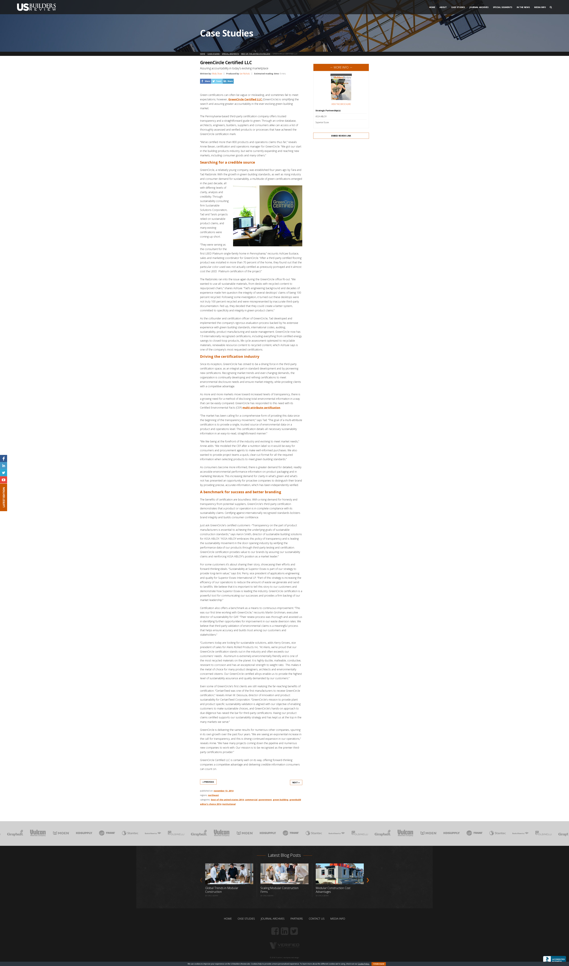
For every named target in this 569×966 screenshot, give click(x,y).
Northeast (213, 795)
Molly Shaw (217, 73)
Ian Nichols (245, 73)
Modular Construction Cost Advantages (333, 890)
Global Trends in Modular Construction (221, 890)
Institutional (229, 804)
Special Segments (502, 7)
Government (265, 799)
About (443, 7)
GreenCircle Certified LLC (245, 99)
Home (432, 7)
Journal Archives (478, 7)
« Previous (208, 781)
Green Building (280, 799)
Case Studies (458, 7)
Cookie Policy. (364, 964)
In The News (523, 7)
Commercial (251, 799)
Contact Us (316, 918)
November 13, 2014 (223, 790)
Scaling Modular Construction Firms (279, 890)
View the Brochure (341, 104)
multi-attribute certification (261, 407)
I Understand (378, 964)
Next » (296, 782)
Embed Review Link (341, 135)
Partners (296, 918)
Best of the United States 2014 (227, 799)
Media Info (540, 7)
